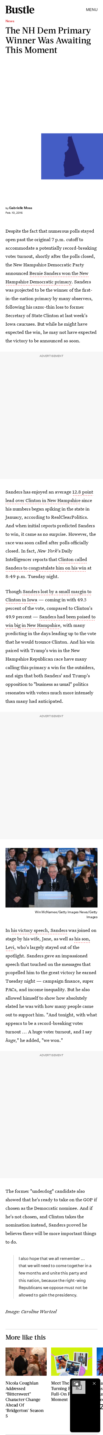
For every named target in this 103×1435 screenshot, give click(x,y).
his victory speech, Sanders (39, 930)
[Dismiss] (94, 1383)
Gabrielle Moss (20, 207)
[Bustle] (19, 9)
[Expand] (76, 1383)
